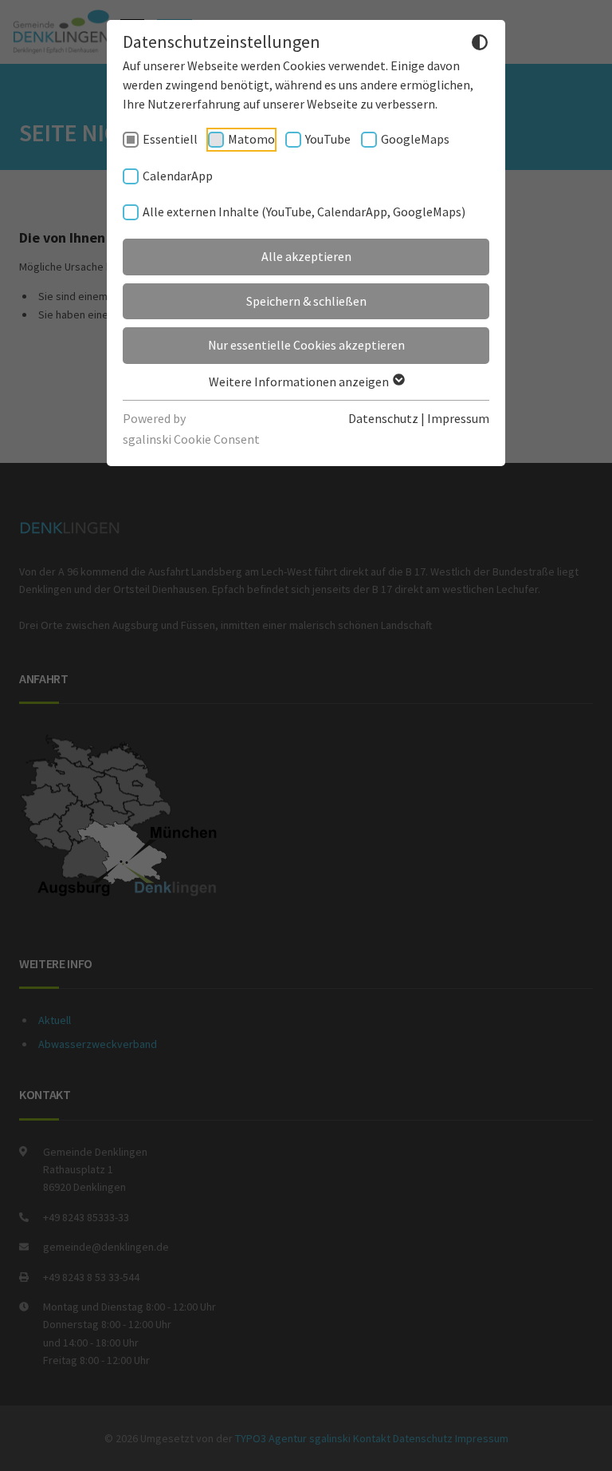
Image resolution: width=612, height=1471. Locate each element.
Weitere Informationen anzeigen (300, 381)
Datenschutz (383, 418)
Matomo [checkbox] (251, 139)
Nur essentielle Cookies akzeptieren (306, 345)
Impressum (458, 418)
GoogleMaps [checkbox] (415, 139)
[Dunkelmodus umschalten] (479, 44)
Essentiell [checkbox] (170, 139)
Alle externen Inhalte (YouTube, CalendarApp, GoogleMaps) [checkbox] (304, 211)
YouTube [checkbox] (328, 139)
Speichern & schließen (306, 301)
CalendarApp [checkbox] (178, 176)
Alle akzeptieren (306, 256)
